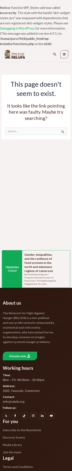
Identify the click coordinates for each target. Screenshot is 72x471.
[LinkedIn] (42, 416)
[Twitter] (6, 416)
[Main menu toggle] (64, 54)
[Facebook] (15, 416)
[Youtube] (51, 416)
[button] (54, 54)
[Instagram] (33, 416)
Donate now (17, 356)
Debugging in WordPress (17, 28)
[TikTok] (24, 416)
